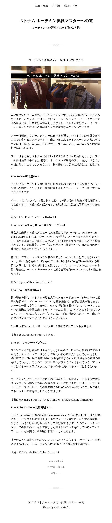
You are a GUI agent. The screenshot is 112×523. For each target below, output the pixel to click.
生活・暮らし (57, 467)
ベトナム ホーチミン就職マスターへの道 (56, 20)
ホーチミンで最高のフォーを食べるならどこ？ (56, 60)
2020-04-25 (56, 460)
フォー (57, 473)
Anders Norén (61, 507)
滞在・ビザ (70, 5)
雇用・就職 (41, 5)
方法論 (56, 5)
